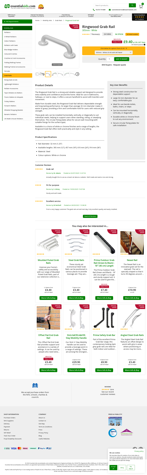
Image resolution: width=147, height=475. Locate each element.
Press (40, 430)
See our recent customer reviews (107, 393)
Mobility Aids (47, 20)
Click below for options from (113, 48)
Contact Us (42, 421)
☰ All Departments (11, 21)
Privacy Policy (43, 433)
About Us (42, 418)
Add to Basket (121, 59)
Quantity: (102, 59)
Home (37, 20)
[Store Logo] (19, 6)
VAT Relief (7, 433)
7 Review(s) (95, 34)
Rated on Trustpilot (139, 17)
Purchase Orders (9, 418)
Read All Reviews (90, 216)
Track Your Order (9, 436)
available (91, 15)
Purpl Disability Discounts (13, 439)
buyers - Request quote (114, 65)
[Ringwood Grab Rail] (42, 74)
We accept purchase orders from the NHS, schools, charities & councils (35, 394)
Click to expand (57, 64)
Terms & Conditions (45, 427)
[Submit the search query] (132, 5)
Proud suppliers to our (115, 15)
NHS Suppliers (9, 421)
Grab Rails (58, 20)
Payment (7, 427)
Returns (6, 430)
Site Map (42, 424)
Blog (40, 436)
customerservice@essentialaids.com (124, 10)
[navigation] (17, 21)
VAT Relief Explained (137, 44)
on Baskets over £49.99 (66, 15)
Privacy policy (139, 451)
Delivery (7, 424)
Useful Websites (44, 439)
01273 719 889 (100, 10)
